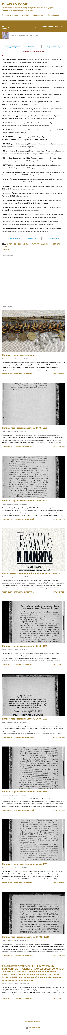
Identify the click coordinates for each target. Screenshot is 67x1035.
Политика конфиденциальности (32, 1021)
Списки (5, 247)
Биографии (38, 15)
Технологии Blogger (34, 1027)
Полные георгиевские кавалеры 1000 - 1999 (24, 719)
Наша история (15, 3)
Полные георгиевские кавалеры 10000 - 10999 (25, 937)
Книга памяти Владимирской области (44, 244)
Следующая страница (53, 47)
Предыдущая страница (12, 47)
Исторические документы (17, 244)
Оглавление (32, 47)
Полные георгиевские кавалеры (19, 355)
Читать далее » (59, 374)
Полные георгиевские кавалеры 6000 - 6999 (24, 646)
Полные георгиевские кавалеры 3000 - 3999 (24, 500)
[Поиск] (60, 3)
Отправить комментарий (24, 374)
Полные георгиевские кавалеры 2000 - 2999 (24, 791)
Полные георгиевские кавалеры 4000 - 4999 (24, 864)
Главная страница (10, 15)
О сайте (25, 15)
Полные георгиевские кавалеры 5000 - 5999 (24, 428)
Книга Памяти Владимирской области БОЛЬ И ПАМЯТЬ (31, 573)
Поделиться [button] (7, 250)
